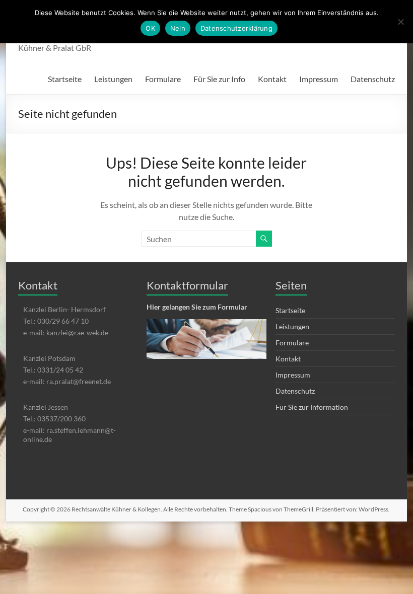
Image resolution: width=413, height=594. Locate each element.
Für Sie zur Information (312, 407)
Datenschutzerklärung (236, 28)
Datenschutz (373, 79)
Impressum (318, 79)
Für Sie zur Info (219, 79)
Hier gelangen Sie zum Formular (197, 307)
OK (150, 28)
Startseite (65, 79)
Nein (177, 28)
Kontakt (272, 79)
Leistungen (113, 79)
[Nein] (400, 22)
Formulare (163, 79)
